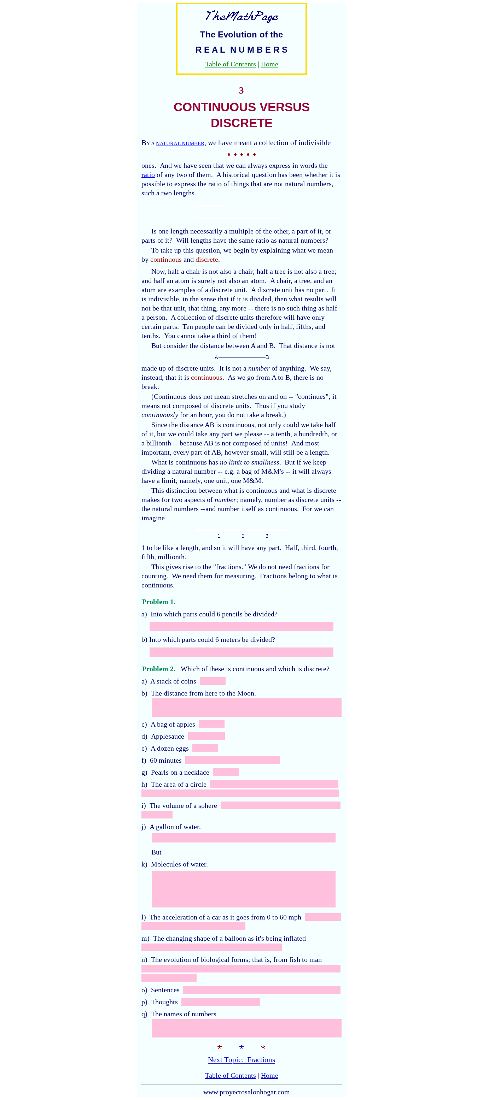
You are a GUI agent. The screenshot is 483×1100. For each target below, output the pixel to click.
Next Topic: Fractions (241, 1059)
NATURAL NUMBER (180, 143)
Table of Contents (230, 64)
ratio (148, 174)
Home (269, 64)
